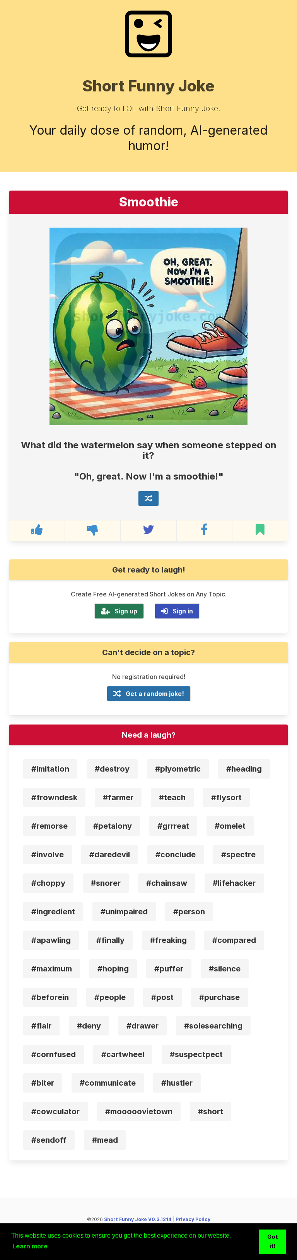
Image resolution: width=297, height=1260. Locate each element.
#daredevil (109, 854)
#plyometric (178, 769)
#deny (89, 1025)
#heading (244, 769)
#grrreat (173, 826)
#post (162, 997)
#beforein (50, 997)
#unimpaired (124, 911)
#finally (110, 940)
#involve (47, 854)
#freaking (168, 940)
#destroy (112, 769)
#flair (41, 1025)
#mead (105, 1140)
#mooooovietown (138, 1111)
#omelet (230, 826)
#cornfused (53, 1054)
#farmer (118, 797)
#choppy (48, 883)
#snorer (106, 883)
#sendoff (49, 1140)
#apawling (51, 940)
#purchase (219, 997)
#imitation (50, 769)
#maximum (51, 968)
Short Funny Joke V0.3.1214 (138, 1219)
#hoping (113, 968)
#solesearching (213, 1025)
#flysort (226, 797)
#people (110, 997)
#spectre (238, 854)
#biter (42, 1083)
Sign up (125, 611)
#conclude (175, 854)
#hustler (177, 1083)
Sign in (182, 611)
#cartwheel (122, 1054)
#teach (172, 797)
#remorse (49, 826)
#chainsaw (166, 883)
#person (189, 911)
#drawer (142, 1025)
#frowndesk (54, 797)
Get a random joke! (155, 694)
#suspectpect (196, 1054)
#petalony (112, 826)
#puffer (168, 968)
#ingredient (53, 911)
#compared (234, 940)
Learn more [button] (30, 1246)
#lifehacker (234, 883)
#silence (225, 968)
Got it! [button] (272, 1241)
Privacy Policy (193, 1219)
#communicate (108, 1083)
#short (210, 1111)
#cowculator (55, 1111)
